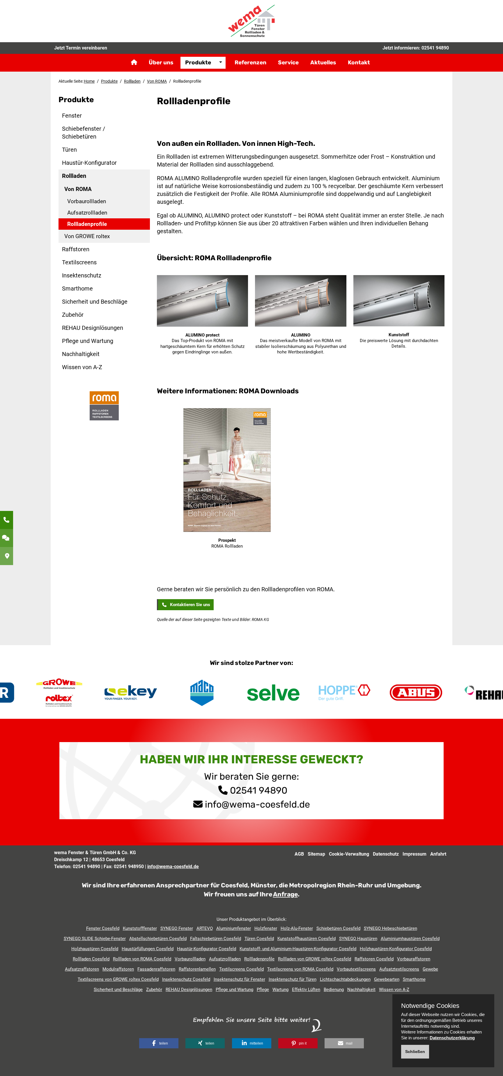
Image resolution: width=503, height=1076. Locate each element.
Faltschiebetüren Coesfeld (215, 938)
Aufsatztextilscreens (399, 969)
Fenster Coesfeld (102, 928)
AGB (299, 854)
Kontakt (359, 62)
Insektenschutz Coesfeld (186, 979)
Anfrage (285, 894)
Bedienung (334, 989)
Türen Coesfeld (259, 938)
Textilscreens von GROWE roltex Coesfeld (118, 979)
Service (288, 62)
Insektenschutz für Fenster (239, 979)
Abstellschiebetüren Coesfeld (158, 938)
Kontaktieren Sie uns (189, 604)
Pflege (263, 989)
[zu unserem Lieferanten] (104, 405)
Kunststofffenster (140, 928)
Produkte (198, 62)
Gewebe (430, 969)
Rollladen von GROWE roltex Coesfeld (314, 959)
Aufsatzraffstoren (82, 969)
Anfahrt (438, 854)
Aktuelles (323, 62)
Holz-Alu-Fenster (297, 928)
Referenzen (250, 62)
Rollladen (132, 81)
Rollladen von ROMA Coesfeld (142, 959)
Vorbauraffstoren (413, 959)
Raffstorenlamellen (197, 969)
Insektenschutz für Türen (292, 979)
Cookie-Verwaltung (349, 854)
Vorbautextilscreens (356, 969)
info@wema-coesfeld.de (257, 804)
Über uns (161, 62)
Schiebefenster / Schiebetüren (83, 132)
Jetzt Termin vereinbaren (80, 48)
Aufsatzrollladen (87, 212)
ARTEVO (204, 928)
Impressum (414, 854)
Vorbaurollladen (86, 201)
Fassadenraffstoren (156, 969)
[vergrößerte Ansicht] (202, 302)
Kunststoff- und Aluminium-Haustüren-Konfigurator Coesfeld (298, 948)
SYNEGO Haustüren (358, 938)
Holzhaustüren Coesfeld (94, 948)
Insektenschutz (81, 275)
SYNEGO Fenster (176, 928)
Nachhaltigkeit (81, 354)
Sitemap (316, 854)
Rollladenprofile (87, 224)
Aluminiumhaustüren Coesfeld (410, 938)
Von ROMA (157, 81)
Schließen (415, 1051)
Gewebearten (386, 979)
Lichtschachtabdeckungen (345, 979)
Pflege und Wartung (87, 340)
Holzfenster (265, 928)
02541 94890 (435, 48)
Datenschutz (386, 854)
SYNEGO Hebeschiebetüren (390, 928)
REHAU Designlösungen (92, 327)
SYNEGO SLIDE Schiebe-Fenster (95, 938)
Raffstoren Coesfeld (374, 959)
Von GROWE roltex (87, 236)
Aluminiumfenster (233, 928)
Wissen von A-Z (82, 367)
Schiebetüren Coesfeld (338, 928)
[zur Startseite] (251, 20)
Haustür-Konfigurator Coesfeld (206, 948)
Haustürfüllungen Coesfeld (147, 948)
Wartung (280, 989)
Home (89, 81)
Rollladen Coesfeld (91, 959)
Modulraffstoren (118, 969)
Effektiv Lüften (306, 989)
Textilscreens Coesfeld (241, 969)
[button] (158, 1043)
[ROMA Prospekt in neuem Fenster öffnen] (227, 471)
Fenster (72, 115)
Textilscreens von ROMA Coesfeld (300, 969)
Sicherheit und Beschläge (94, 301)
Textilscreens (79, 262)
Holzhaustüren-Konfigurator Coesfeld (396, 948)
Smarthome (77, 288)
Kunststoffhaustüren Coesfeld (306, 938)
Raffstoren (75, 249)
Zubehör (73, 314)
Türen (69, 149)
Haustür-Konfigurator (89, 162)
